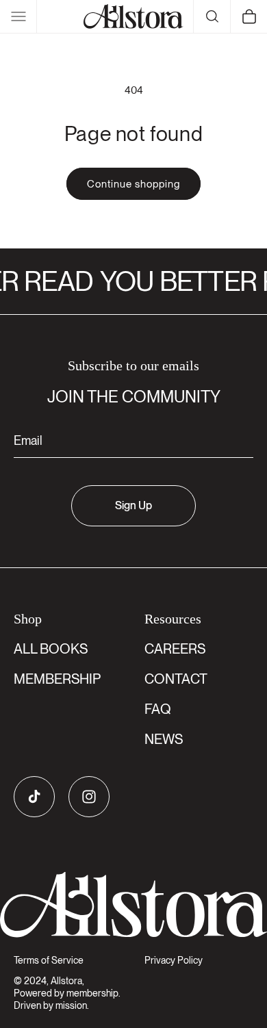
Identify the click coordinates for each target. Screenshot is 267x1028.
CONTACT (175, 679)
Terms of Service (49, 960)
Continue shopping (133, 184)
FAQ (157, 709)
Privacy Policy (173, 960)
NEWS (163, 739)
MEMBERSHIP (57, 679)
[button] (18, 16)
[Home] (133, 16)
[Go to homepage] (133, 905)
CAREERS (174, 649)
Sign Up (133, 505)
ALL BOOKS (51, 649)
